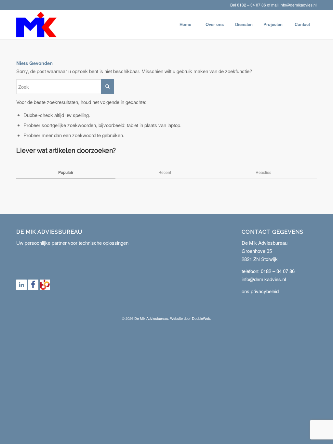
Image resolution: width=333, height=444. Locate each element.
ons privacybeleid (260, 291)
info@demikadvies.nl (298, 4)
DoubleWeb (201, 318)
